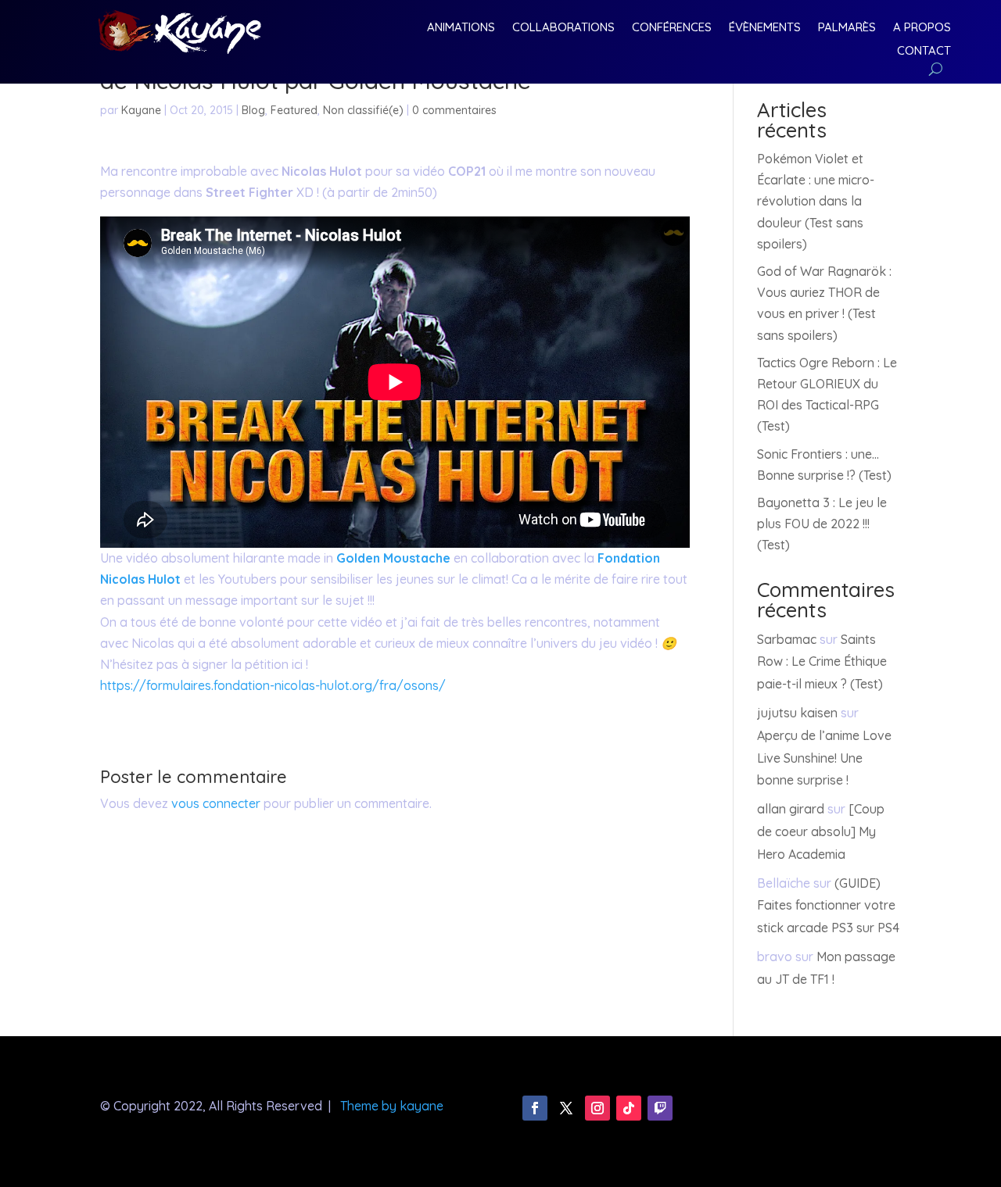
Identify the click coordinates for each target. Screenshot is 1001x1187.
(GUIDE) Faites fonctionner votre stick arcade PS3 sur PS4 (828, 905)
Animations (461, 28)
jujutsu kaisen (797, 712)
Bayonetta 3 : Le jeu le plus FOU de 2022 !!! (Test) (822, 523)
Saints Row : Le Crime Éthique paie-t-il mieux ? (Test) (822, 661)
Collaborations (563, 28)
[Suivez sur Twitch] (660, 1108)
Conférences (672, 28)
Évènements (765, 28)
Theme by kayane (391, 1106)
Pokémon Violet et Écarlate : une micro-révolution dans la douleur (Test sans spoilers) (815, 201)
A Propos (922, 28)
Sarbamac (786, 639)
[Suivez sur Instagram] (597, 1108)
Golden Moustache (393, 558)
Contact (924, 51)
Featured (294, 110)
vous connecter (215, 803)
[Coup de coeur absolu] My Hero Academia (820, 831)
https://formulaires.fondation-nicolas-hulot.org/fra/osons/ (273, 685)
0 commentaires (454, 110)
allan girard (790, 809)
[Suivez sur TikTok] (628, 1108)
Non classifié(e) (363, 110)
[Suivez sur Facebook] (534, 1108)
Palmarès (847, 28)
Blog (253, 110)
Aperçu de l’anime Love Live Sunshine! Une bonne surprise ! (824, 758)
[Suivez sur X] (566, 1108)
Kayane (141, 110)
